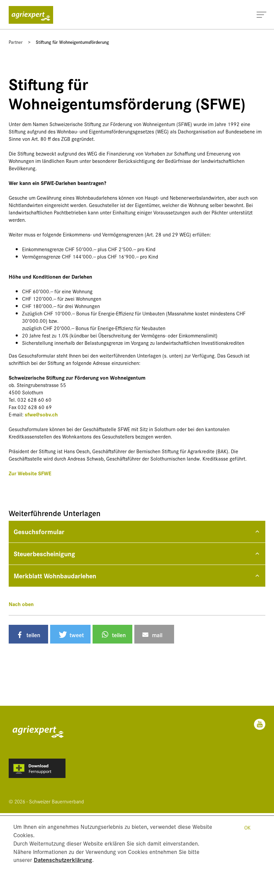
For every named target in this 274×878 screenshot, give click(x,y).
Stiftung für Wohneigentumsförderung (72, 41)
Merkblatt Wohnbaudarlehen (55, 575)
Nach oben (21, 604)
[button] (28, 634)
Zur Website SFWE (30, 473)
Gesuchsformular (39, 531)
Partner (16, 41)
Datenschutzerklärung (63, 859)
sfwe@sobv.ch (41, 414)
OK (247, 827)
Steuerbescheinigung (44, 553)
